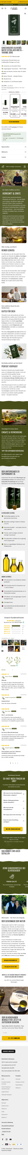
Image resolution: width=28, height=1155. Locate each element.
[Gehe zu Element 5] (23, 42)
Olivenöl (18, 1079)
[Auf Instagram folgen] (7, 1139)
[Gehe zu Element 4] (18, 42)
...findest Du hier (6, 1131)
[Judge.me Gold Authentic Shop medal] (9, 660)
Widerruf (4, 1108)
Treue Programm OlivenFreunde (6, 1088)
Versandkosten (10, 87)
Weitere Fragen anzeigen (13, 829)
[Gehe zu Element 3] (14, 42)
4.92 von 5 (18, 620)
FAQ (3, 1079)
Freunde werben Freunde (6, 1083)
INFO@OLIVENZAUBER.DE (10, 960)
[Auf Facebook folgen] (3, 1139)
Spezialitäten (19, 1085)
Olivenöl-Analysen (7, 1094)
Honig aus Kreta (20, 1082)
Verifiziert (13, 665)
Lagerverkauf (5, 1091)
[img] (5, 674)
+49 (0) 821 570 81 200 (22, 4)
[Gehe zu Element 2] (9, 42)
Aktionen (18, 1087)
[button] (5, 56)
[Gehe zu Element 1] (4, 42)
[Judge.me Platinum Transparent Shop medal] (17, 660)
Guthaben (14, 127)
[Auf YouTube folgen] (10, 1139)
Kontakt (4, 1103)
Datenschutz (5, 1105)
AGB (3, 1111)
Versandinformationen (8, 1125)
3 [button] (15, 763)
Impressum (4, 1114)
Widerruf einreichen (8, 1051)
